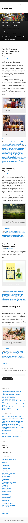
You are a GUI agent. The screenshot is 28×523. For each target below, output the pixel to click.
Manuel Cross (8, 234)
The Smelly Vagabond (7, 502)
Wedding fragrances (6, 359)
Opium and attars (12, 157)
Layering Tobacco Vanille (17, 156)
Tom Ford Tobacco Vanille (12, 161)
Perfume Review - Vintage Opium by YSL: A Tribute (13, 425)
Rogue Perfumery (20, 231)
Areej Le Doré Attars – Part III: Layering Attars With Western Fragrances (10, 52)
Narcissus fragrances (6, 356)
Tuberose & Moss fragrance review (9, 299)
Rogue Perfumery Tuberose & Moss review (12, 296)
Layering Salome (8, 156)
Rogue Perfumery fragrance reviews (12, 295)
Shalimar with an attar (10, 160)
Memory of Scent (6, 474)
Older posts (5, 363)
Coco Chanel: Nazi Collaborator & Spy (10, 435)
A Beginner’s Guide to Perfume (8, 31)
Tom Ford (16, 145)
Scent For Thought (6, 487)
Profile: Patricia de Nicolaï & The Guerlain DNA (12, 421)
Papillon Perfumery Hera (11, 307)
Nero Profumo (5, 477)
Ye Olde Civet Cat (6, 506)
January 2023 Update (6, 390)
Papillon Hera (5, 357)
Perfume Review (10, 145)
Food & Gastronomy (17, 36)
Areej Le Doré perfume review (8, 150)
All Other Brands (16, 22)
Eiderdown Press (6, 468)
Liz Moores (4, 355)
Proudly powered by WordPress (17, 520)
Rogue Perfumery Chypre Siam (8, 169)
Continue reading (6, 139)
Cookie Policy (5, 513)
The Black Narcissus (6, 491)
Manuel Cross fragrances (7, 235)
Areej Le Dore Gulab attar (7, 149)
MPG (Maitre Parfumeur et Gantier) (13, 144)
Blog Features (14, 25)
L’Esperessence (5, 471)
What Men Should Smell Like (8, 505)
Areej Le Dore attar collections (17, 148)
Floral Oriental (14, 143)
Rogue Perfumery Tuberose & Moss (8, 245)
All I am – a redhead (6, 458)
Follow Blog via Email (7, 378)
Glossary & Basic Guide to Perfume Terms (10, 28)
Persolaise (4, 480)
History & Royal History (6, 36)
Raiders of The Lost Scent (8, 483)
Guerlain (18, 143)
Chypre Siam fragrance (10, 232)
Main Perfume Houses (6, 22)
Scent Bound (5, 485)
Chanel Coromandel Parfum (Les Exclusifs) (11, 394)
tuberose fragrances (21, 300)
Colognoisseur (5, 465)
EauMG (3, 467)
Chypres (8, 231)
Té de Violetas (5, 490)
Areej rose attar (18, 150)
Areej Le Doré (8, 148)
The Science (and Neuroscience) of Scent (11, 409)
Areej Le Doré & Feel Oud (11, 141)
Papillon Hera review (12, 357)
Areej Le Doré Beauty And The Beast (10, 399)
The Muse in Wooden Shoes (8, 493)
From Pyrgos (5, 470)
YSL (19, 145)
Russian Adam (8, 158)
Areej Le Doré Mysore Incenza (8, 397)
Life (24, 36)
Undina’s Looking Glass (7, 503)
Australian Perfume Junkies (8, 461)
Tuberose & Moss (21, 298)
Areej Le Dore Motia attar (18, 149)
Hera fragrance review (12, 353)
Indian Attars (11, 153)
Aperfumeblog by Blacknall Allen (9, 459)
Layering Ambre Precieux (16, 154)
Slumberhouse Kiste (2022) (8, 396)
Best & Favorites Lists (6, 33)
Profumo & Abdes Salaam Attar (9, 482)
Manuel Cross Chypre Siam (17, 234)
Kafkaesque (7, 8)
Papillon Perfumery (20, 351)
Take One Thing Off (6, 488)
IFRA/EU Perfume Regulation (18, 33)
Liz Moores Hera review (19, 355)
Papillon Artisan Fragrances (17, 356)
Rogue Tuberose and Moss (12, 298)
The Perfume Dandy (6, 496)
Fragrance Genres (6, 25)
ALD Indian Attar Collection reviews (14, 146)
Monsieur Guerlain (6, 476)
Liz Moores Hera (10, 355)
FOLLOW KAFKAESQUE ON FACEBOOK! (10, 383)
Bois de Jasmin (5, 464)
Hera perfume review (21, 353)
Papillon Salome (20, 157)
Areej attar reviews (19, 147)
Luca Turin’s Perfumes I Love (8, 473)
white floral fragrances (15, 359)
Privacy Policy (5, 511)
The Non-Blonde (5, 494)
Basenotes (4, 462)
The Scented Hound (6, 499)
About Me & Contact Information (8, 39)
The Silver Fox (5, 500)
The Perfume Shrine (6, 497)
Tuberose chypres (13, 300)
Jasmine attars (17, 153)
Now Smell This (5, 479)
